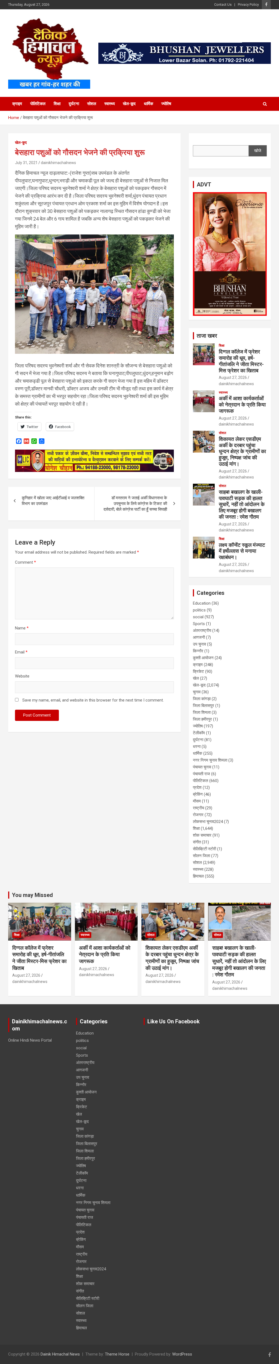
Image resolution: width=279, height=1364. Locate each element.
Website (22, 676)
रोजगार (198, 814)
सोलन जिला (201, 855)
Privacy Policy (248, 4)
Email (21, 652)
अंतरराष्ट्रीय (202, 630)
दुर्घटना (74, 103)
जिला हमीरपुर (202, 719)
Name (22, 628)
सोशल (91, 103)
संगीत (197, 842)
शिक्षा (57, 103)
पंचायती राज (201, 773)
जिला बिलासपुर (203, 705)
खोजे (257, 150)
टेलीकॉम (199, 732)
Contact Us (223, 4)
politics (199, 610)
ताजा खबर (207, 335)
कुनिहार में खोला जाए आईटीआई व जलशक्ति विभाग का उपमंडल (53, 500)
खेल (196, 678)
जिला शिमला (202, 712)
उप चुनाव (199, 644)
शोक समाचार (202, 835)
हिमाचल (198, 876)
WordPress (182, 1354)
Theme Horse (117, 1354)
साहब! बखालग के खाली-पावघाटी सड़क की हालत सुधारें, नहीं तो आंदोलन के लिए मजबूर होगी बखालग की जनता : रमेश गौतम (242, 504)
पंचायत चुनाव (202, 767)
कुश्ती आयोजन (203, 657)
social (198, 616)
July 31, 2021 (26, 163)
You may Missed (32, 895)
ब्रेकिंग (198, 794)
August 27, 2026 (233, 377)
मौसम (197, 801)
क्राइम (17, 103)
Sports (199, 623)
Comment (25, 562)
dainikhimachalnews (58, 163)
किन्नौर (198, 651)
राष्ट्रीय (198, 808)
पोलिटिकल (38, 103)
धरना (197, 746)
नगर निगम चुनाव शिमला (210, 760)
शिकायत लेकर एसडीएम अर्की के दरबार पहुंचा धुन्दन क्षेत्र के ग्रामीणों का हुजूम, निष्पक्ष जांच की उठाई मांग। (242, 451)
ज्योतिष (166, 103)
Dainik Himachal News (60, 1354)
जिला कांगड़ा (202, 698)
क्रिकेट (198, 671)
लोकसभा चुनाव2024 (208, 821)
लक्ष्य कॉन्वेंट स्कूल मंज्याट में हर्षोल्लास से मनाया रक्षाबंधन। (242, 551)
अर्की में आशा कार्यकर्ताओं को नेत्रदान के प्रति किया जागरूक (242, 404)
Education (202, 603)
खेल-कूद (129, 103)
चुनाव (197, 692)
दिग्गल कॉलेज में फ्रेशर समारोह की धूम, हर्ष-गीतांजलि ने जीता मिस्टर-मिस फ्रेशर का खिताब (241, 361)
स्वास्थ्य (109, 103)
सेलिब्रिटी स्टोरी (204, 848)
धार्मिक (148, 103)
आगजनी (199, 637)
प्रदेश (197, 787)
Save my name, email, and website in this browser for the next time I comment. (93, 700)
